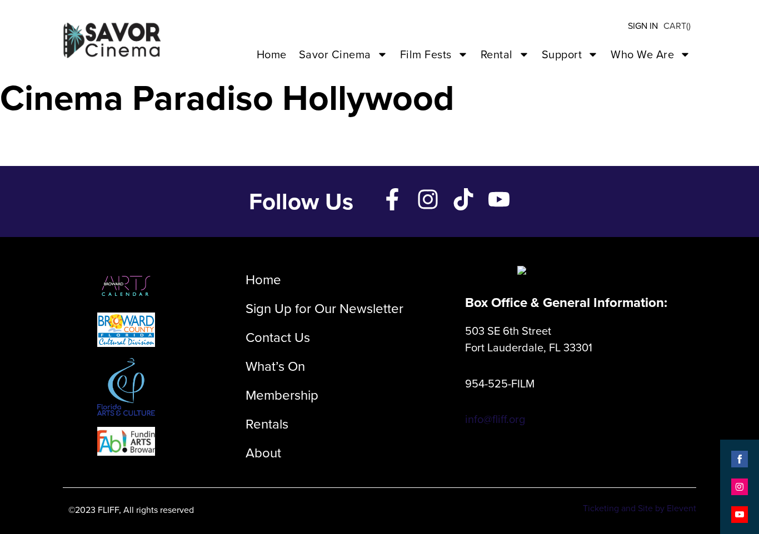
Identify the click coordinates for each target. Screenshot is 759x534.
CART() (677, 25)
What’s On (275, 366)
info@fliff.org (495, 419)
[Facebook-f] (392, 199)
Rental (497, 54)
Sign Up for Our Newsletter (324, 309)
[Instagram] (428, 199)
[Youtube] (499, 199)
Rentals (267, 424)
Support (562, 54)
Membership (282, 395)
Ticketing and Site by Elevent (639, 508)
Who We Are (642, 54)
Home (272, 54)
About (263, 453)
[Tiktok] (463, 199)
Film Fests (426, 54)
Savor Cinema (335, 54)
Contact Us (278, 337)
